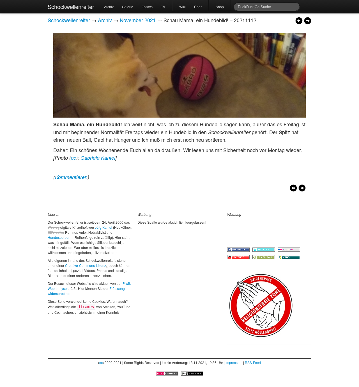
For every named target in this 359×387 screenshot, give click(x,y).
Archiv (109, 6)
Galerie (127, 6)
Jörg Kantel (103, 227)
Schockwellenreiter (71, 7)
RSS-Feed (253, 362)
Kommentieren (71, 176)
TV (163, 6)
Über (198, 6)
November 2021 (138, 20)
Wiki (182, 6)
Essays (147, 6)
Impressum (233, 362)
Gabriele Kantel (97, 157)
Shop (220, 6)
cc (73, 157)
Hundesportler (59, 237)
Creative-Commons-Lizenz (85, 265)
